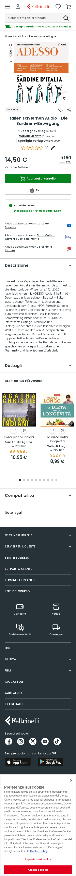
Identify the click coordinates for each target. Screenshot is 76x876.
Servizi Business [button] (17, 558)
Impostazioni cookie (38, 859)
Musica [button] (10, 659)
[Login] (17, 6)
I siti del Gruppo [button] (17, 591)
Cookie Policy (39, 851)
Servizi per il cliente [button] (20, 546)
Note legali (13, 512)
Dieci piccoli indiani (19, 437)
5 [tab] (36, 480)
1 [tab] (38, 100)
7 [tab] (44, 480)
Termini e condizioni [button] (20, 580)
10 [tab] (56, 480)
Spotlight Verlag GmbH (35, 141)
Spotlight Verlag (33, 131)
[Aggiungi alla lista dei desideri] (60, 110)
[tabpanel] (38, 72)
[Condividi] (69, 109)
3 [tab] (28, 480)
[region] (38, 825)
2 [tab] (24, 480)
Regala (40, 190)
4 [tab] (32, 480)
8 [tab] (48, 480)
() (46, 148)
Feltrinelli (24, 167)
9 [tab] (52, 480)
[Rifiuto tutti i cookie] (71, 780)
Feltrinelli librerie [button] (18, 535)
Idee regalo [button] (14, 704)
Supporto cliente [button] (18, 569)
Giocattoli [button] (14, 682)
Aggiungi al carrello (41, 178)
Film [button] (8, 670)
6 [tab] (40, 480)
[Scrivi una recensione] (52, 147)
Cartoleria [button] (13, 693)
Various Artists (30, 136)
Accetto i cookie (38, 870)
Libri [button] (8, 648)
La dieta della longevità (57, 439)
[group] (38, 26)
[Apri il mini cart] (68, 6)
